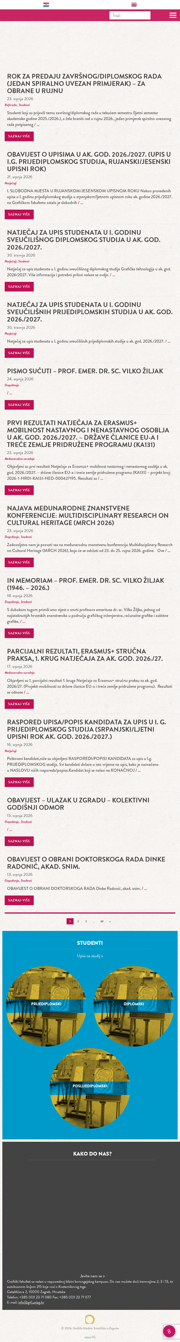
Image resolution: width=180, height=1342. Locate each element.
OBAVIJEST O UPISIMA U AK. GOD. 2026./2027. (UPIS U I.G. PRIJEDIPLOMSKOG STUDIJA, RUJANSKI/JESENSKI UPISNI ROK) (89, 162)
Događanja (12, 385)
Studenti (24, 104)
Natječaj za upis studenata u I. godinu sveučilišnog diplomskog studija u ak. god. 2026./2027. (84, 240)
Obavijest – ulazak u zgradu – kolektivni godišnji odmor (78, 803)
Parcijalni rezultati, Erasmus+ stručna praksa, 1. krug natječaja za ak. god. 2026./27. (85, 654)
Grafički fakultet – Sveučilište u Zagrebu (24, 15)
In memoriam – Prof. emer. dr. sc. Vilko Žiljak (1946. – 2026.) (85, 584)
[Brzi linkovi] (169, 1331)
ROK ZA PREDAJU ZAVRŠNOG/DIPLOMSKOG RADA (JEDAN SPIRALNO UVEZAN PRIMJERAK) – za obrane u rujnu (84, 84)
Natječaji (10, 183)
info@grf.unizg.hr (31, 1302)
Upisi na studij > (90, 956)
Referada (11, 104)
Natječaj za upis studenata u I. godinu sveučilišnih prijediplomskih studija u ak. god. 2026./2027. (90, 312)
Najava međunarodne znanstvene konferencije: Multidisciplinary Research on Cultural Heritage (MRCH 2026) (88, 515)
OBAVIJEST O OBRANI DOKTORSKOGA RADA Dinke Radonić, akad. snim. (86, 862)
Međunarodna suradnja (20, 458)
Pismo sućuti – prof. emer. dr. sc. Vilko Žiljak (85, 371)
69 (102, 921)
